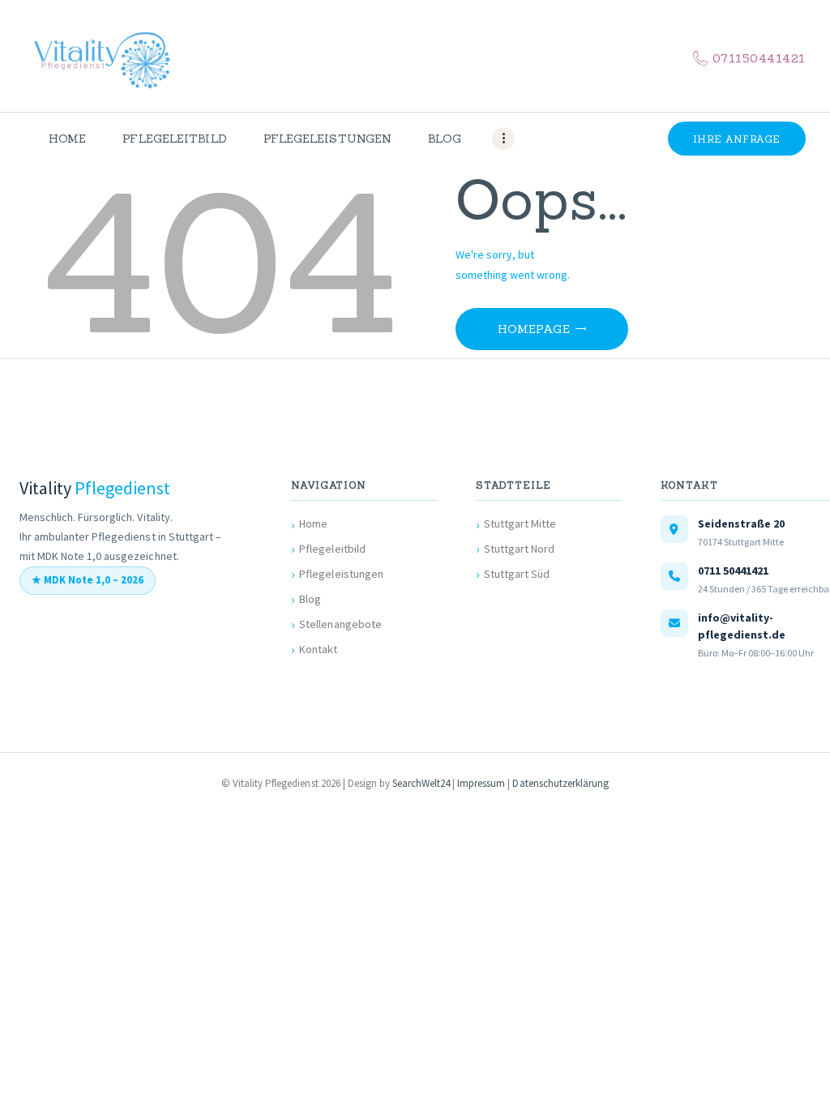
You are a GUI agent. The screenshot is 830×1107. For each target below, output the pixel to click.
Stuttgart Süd (517, 573)
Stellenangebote (340, 624)
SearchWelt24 (421, 783)
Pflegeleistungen (341, 573)
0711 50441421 (733, 570)
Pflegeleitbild (332, 548)
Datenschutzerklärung (560, 783)
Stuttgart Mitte (520, 523)
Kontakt (318, 649)
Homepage (534, 329)
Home (313, 523)
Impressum (481, 783)
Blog (310, 599)
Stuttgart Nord (519, 548)
